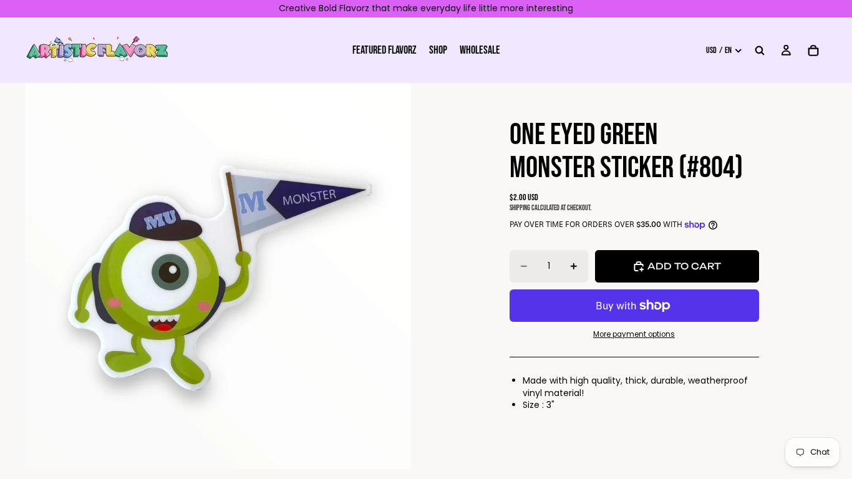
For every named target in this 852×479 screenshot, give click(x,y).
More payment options (634, 334)
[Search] (759, 50)
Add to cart (684, 266)
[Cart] (813, 50)
